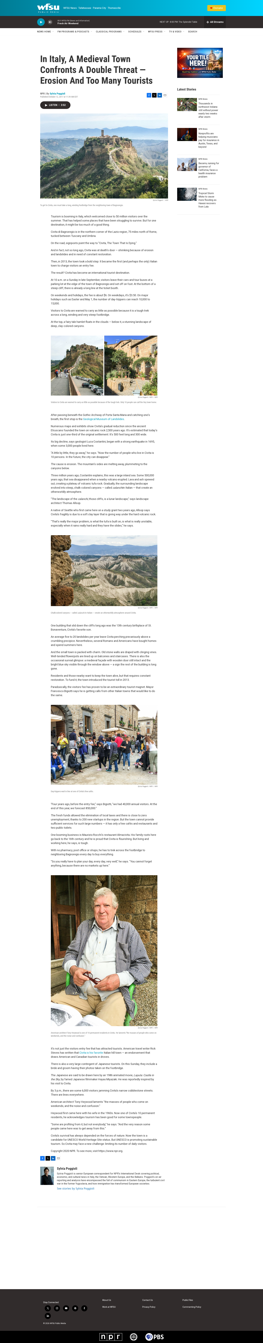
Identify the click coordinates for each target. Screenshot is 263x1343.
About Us (106, 1300)
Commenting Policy (191, 1307)
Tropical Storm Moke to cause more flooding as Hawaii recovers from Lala (207, 200)
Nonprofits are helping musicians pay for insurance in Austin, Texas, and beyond (208, 140)
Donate (218, 8)
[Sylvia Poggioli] (47, 1176)
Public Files (187, 1300)
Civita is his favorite (91, 1052)
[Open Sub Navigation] (53, 31)
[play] (41, 22)
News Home (44, 31)
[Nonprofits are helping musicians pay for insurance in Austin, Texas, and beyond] (187, 134)
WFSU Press (155, 31)
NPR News (202, 99)
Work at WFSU (109, 1307)
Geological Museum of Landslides (103, 419)
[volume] (50, 22)
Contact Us (147, 1300)
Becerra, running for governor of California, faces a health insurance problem (208, 170)
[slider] (54, 22)
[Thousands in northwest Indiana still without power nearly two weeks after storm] (187, 104)
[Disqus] (131, 1248)
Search (192, 31)
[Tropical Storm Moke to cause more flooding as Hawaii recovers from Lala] (187, 194)
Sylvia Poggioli (57, 93)
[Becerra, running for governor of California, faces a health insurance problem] (187, 164)
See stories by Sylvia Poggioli (75, 1188)
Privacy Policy (148, 1307)
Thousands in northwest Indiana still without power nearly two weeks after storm (208, 110)
